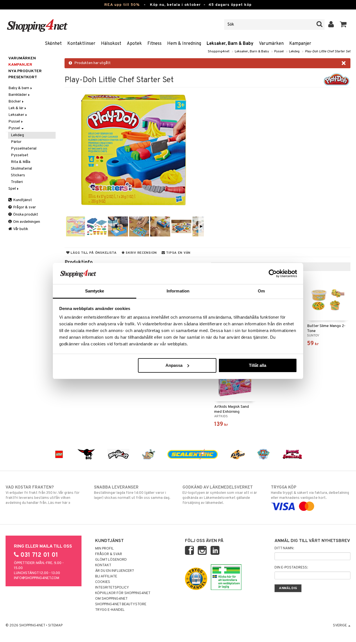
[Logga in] (331, 24)
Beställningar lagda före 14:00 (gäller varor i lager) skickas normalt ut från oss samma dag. (132, 492)
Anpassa (173, 365)
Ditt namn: (284, 548)
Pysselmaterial (23, 148)
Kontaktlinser (81, 44)
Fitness (154, 44)
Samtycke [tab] (94, 291)
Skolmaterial (21, 168)
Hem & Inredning (184, 44)
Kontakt (103, 565)
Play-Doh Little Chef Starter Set (327, 51)
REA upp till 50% (122, 5)
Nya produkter (25, 71)
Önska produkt (25, 214)
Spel (12, 188)
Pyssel (279, 51)
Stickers (18, 175)
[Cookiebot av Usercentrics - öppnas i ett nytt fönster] (272, 273)
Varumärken (271, 44)
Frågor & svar (24, 207)
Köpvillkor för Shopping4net (122, 593)
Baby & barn (19, 88)
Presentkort (22, 77)
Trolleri (17, 182)
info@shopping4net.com (36, 578)
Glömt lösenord (111, 560)
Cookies (102, 582)
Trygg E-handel (110, 610)
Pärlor (16, 142)
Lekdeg (294, 51)
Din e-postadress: (291, 567)
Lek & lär (16, 108)
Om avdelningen (26, 221)
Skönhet (53, 44)
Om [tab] (261, 291)
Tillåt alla (257, 365)
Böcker (15, 101)
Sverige (340, 625)
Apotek (134, 44)
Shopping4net (218, 51)
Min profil (104, 548)
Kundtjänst (22, 200)
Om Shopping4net (111, 599)
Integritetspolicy (112, 587)
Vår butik (20, 229)
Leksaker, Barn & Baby (230, 44)
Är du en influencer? (114, 571)
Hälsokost (111, 44)
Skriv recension (141, 253)
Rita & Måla (20, 162)
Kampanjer (300, 44)
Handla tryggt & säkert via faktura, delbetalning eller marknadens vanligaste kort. (310, 492)
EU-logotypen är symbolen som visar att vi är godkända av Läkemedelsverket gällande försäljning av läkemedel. (219, 495)
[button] (343, 24)
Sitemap (55, 625)
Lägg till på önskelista (93, 253)
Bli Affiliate (106, 576)
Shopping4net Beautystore (120, 604)
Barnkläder (18, 94)
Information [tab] (178, 291)
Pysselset (19, 155)
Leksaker (16, 115)
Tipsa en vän (178, 253)
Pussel (14, 121)
